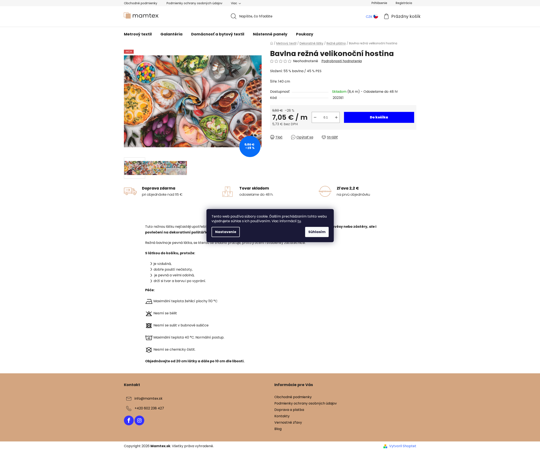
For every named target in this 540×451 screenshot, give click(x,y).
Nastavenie (225, 231)
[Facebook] (129, 420)
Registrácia (404, 3)
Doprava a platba (289, 409)
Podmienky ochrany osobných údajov (194, 3)
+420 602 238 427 (149, 408)
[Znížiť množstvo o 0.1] (315, 117)
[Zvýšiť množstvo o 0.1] (336, 117)
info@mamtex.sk (149, 398)
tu (299, 221)
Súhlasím (316, 231)
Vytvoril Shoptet (402, 446)
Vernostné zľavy (288, 422)
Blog (278, 428)
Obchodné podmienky (140, 3)
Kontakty (282, 416)
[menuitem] (138, 34)
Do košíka (379, 117)
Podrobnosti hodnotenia (341, 61)
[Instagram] (139, 420)
